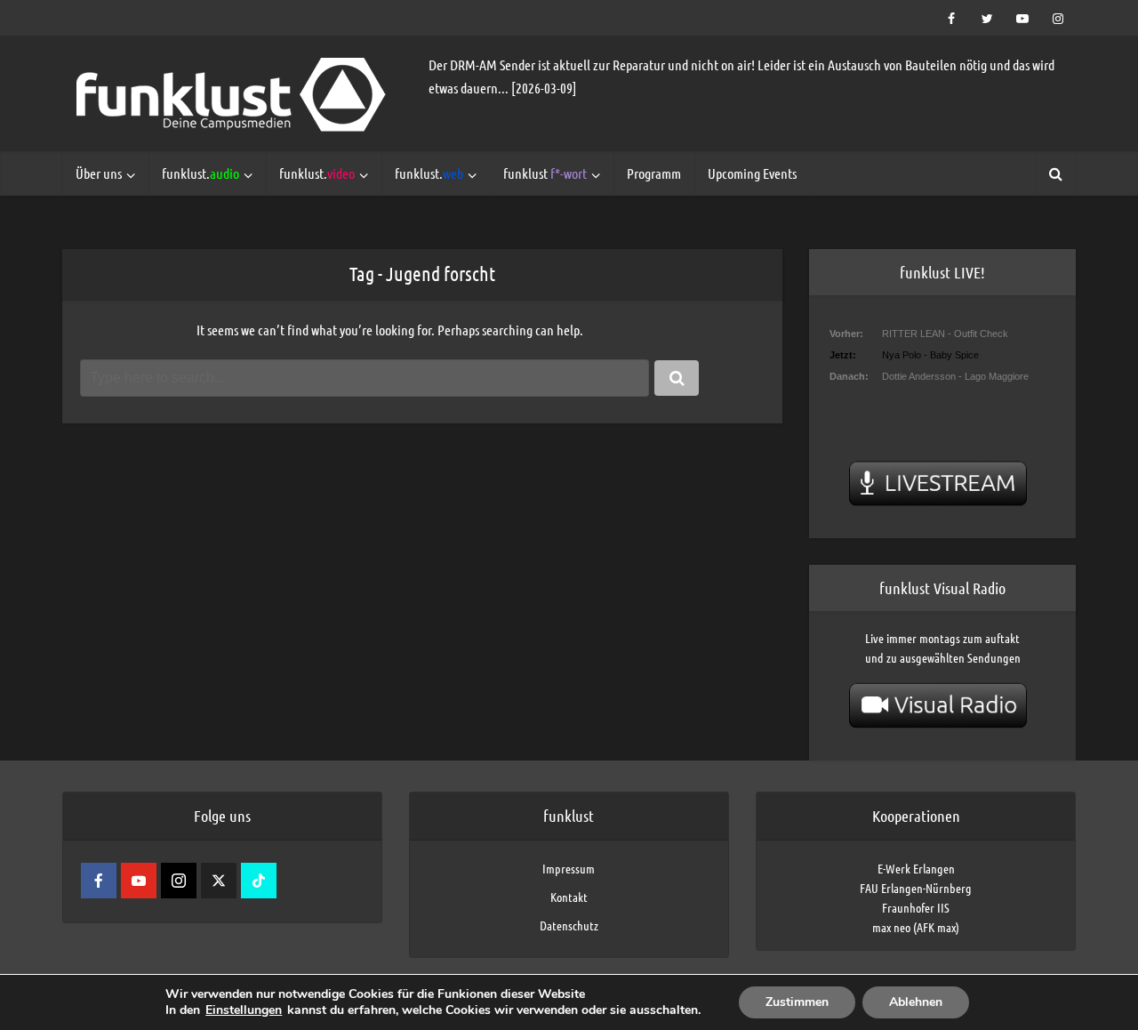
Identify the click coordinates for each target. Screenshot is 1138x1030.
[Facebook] (98, 880)
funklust (545, 173)
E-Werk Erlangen (916, 868)
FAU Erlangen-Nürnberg (916, 888)
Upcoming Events (752, 173)
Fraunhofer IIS (916, 907)
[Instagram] (178, 880)
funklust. (200, 173)
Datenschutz (569, 925)
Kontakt (569, 897)
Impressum (568, 868)
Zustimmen (797, 1002)
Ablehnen (915, 1002)
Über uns (99, 173)
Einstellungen (243, 1010)
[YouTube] (138, 880)
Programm (654, 173)
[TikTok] (258, 880)
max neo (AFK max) (915, 927)
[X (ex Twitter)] (218, 880)
